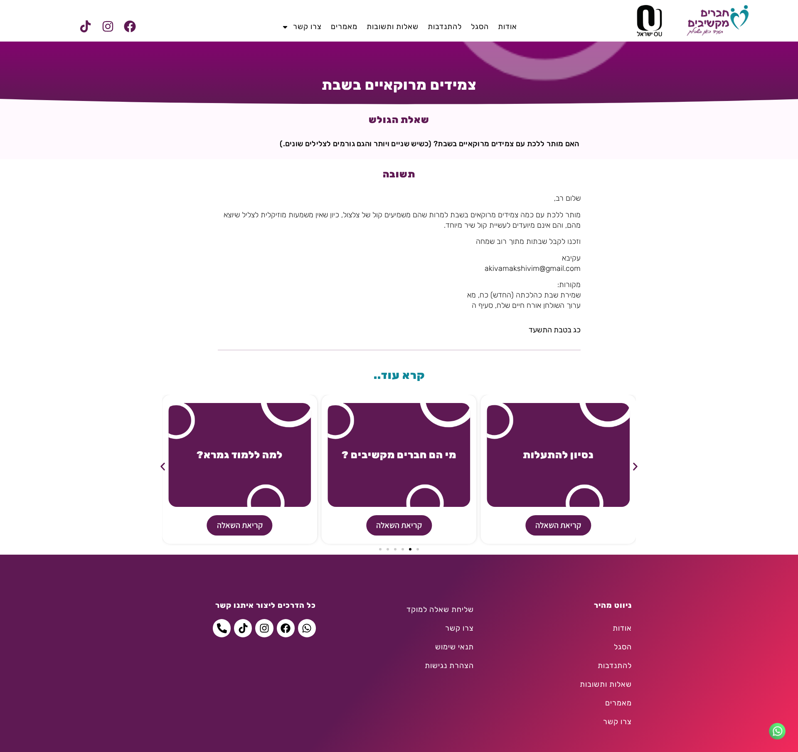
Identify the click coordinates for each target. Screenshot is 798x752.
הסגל (480, 26)
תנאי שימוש (454, 646)
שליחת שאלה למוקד (440, 609)
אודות (507, 26)
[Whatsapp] (307, 628)
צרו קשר (307, 26)
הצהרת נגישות (449, 665)
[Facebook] (129, 26)
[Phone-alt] (222, 628)
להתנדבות (445, 26)
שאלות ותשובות (393, 26)
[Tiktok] (85, 26)
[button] (163, 466)
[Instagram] (107, 26)
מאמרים (344, 26)
